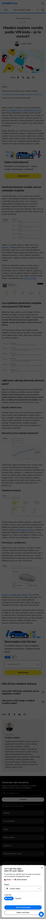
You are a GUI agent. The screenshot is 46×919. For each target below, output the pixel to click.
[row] (8, 898)
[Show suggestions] (38, 888)
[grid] (22, 898)
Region (6, 884)
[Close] (42, 867)
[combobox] (20, 888)
